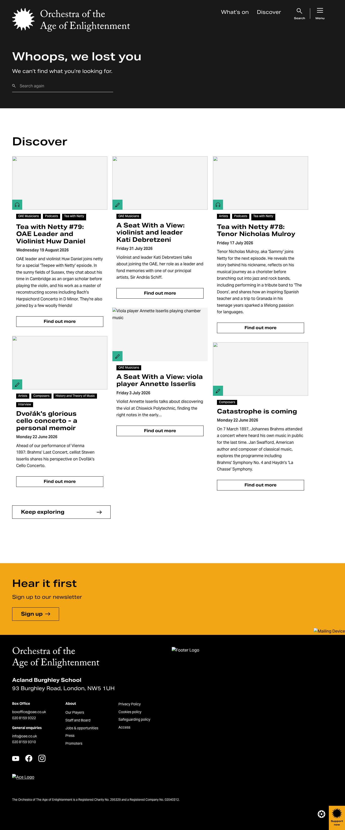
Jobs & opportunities (81, 728)
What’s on (235, 12)
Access (124, 727)
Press (70, 735)
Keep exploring (42, 512)
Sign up (32, 614)
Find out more (60, 321)
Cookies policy (129, 712)
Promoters (73, 743)
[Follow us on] (15, 758)
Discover (269, 12)
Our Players (74, 712)
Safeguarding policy (134, 719)
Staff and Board (77, 720)
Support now (337, 822)
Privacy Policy (129, 704)
